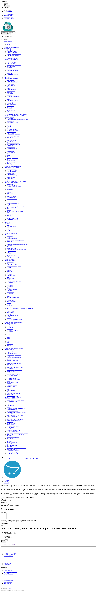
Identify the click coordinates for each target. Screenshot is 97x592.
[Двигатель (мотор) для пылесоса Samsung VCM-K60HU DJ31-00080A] (12, 477)
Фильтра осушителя (12, 449)
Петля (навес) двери (12, 375)
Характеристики (8, 481)
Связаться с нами (8, 562)
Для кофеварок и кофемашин (14, 50)
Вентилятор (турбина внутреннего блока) (17, 119)
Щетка (8, 231)
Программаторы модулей (13, 430)
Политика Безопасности (10, 554)
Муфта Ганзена (11, 424)
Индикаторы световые (12, 411)
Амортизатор (10, 262)
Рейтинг (3, 522)
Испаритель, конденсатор (13, 134)
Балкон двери (10, 350)
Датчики (9, 125)
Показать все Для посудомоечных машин (14, 221)
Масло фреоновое (11, 423)
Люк (8, 277)
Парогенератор (10, 282)
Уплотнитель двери (12, 112)
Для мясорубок (10, 178)
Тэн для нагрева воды (12, 70)
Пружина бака (10, 294)
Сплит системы (11, 45)
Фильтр (9, 163)
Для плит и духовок (12, 52)
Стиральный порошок (12, 58)
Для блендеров (10, 173)
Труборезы (9, 446)
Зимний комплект (11, 132)
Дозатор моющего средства (14, 186)
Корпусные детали (11, 140)
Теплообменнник (11, 66)
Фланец (9, 314)
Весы (8, 404)
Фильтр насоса (10, 216)
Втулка (8, 326)
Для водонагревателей (9, 60)
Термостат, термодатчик (13, 387)
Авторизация (10, 14)
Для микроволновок (12, 51)
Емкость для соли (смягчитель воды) (16, 188)
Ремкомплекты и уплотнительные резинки (18, 434)
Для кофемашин (11, 174)
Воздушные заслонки (12, 122)
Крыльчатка (10, 331)
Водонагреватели (11, 43)
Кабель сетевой (11, 63)
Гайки (8, 407)
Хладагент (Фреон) (12, 452)
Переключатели (11, 147)
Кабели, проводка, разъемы (14, 136)
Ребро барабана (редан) (13, 297)
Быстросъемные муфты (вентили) (15, 400)
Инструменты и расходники (11, 398)
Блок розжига (10, 80)
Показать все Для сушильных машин (13, 348)
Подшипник (10, 286)
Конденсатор (10, 138)
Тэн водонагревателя (12, 69)
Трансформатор (11, 110)
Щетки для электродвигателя (14, 319)
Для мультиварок (11, 177)
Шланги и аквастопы (12, 218)
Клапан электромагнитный (14, 363)
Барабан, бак (10, 324)
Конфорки (9, 92)
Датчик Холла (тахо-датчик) (14, 266)
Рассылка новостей (9, 584)
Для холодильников (12, 56)
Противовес (10, 293)
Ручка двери (10, 103)
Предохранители (11, 152)
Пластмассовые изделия (13, 203)
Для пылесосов (7, 222)
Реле (8, 156)
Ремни (8, 338)
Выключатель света (12, 353)
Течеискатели (10, 439)
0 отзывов (3, 544)
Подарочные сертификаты (10, 572)
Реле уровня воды (11, 207)
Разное (8, 99)
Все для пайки (10, 405)
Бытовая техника (8, 41)
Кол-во (2, 540)
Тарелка (9, 253)
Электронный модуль (12, 74)
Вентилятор (10, 236)
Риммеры (9, 435)
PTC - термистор (11, 118)
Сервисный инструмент (13, 437)
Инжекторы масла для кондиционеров (17, 412)
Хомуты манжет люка (12, 315)
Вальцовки (9, 402)
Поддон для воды (11, 378)
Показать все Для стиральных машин (13, 322)
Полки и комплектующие (13, 379)
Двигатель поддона (12, 238)
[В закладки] (1, 525)
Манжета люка (10, 278)
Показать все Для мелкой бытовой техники (15, 181)
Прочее (8, 204)
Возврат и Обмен (8, 556)
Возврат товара (8, 563)
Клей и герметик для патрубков (15, 415)
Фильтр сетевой (11, 312)
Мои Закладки (7, 583)
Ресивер (9, 383)
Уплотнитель (10, 73)
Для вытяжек (7, 77)
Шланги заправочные (12, 453)
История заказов (8, 582)
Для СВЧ (6, 234)
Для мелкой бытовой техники (11, 167)
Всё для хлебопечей (12, 170)
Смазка (8, 304)
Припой (9, 428)
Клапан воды (10, 190)
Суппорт (9, 307)
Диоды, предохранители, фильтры (15, 240)
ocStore (9, 588)
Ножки (8, 279)
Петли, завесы (10, 97)
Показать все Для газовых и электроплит (14, 115)
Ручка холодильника (12, 385)
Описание (6, 480)
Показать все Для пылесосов (11, 233)
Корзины (9, 195)
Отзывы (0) (6, 483)
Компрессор (10, 137)
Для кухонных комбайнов (13, 175)
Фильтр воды (10, 394)
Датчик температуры (12, 185)
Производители (8, 570)
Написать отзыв (11, 544)
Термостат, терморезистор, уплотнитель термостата (20, 308)
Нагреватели (10, 145)
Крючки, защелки (11, 242)
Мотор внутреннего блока (13, 144)
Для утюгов (10, 179)
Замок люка (10, 268)
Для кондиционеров (9, 117)
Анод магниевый (11, 62)
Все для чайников (11, 171)
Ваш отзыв (3, 519)
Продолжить (4, 523)
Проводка (9, 290)
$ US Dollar (6, 5)
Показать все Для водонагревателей (13, 76)
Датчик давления (11, 123)
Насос (8, 200)
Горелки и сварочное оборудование (16, 408)
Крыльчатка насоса (12, 197)
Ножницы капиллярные (13, 426)
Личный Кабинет (8, 580)
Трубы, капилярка (11, 162)
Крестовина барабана (12, 330)
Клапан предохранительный (14, 65)
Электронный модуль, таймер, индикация (17, 114)
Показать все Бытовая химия (11, 59)
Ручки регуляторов (11, 104)
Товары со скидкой (8, 574)
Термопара (9, 107)
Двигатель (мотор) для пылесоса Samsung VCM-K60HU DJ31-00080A (22, 458)
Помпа (8, 288)
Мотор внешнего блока (13, 143)
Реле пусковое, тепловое (13, 382)
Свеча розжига (10, 106)
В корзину (3, 541)
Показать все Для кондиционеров (12, 166)
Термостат (9, 67)
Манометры (10, 422)
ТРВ (8, 389)
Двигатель (9, 126)
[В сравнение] (2, 525)
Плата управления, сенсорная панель (16, 249)
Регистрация (10, 12)
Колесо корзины (11, 193)
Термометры (10, 438)
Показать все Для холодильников (12, 397)
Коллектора (10, 418)
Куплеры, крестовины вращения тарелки (17, 244)
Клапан (9, 88)
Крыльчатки (10, 141)
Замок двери (10, 189)
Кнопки (9, 192)
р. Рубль (6, 7)
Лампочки (9, 95)
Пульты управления (12, 153)
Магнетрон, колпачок (12, 247)
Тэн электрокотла (11, 71)
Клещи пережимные (12, 416)
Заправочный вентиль (12, 130)
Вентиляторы (10, 121)
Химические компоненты (13, 450)
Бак (7, 263)
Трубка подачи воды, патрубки (15, 211)
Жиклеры (9, 86)
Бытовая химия (8, 48)
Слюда (8, 252)
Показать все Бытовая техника (11, 47)
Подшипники (10, 151)
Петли (8, 334)
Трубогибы (9, 443)
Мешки (8, 223)
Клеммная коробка (11, 89)
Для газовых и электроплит (11, 78)
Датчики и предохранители (14, 355)
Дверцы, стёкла (11, 85)
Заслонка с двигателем (12, 360)
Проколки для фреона (12, 431)
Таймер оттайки (11, 386)
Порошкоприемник (12, 289)
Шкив (8, 316)
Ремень (8, 298)
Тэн (8, 111)
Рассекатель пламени (12, 100)
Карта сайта (7, 564)
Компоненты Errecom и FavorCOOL (16, 419)
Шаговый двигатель (12, 164)
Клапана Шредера (11, 413)
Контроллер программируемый (15, 367)
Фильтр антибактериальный (14, 393)
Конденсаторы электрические (14, 420)
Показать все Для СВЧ (9, 259)
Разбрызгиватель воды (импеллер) (15, 205)
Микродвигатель (11, 371)
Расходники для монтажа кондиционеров (17, 433)
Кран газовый (10, 93)
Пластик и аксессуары (12, 376)
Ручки (8, 208)
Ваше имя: (3, 512)
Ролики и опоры (11, 340)
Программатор (10, 292)
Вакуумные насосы (12, 401)
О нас (5, 551)
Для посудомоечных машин (14, 54)
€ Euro (5, 4)
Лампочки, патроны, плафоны (14, 370)
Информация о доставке (10, 553)
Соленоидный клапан (12, 158)
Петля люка (10, 285)
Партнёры (6, 573)
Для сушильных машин (10, 323)
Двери (8, 237)
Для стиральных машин (13, 55)
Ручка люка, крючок (12, 300)
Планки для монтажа (12, 148)
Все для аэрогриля (11, 169)
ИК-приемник (10, 133)
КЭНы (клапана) (11, 275)
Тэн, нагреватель (11, 390)
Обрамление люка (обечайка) (14, 281)
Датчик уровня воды (12, 264)
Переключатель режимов (13, 96)
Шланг (8, 230)
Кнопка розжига (11, 91)
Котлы (8, 44)
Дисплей (9, 128)
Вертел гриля (10, 84)
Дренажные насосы (12, 129)
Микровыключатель (12, 199)
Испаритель (10, 361)
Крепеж (9, 273)
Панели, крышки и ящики (13, 374)
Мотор (8, 225)
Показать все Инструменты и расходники (14, 454)
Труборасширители (12, 445)
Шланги (9, 318)
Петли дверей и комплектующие (15, 201)
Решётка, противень (12, 102)
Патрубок (9, 283)
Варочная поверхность (12, 81)
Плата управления (11, 149)
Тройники (9, 441)
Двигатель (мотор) (11, 327)
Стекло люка (10, 305)
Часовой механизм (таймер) (14, 257)
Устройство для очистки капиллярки (16, 448)
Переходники (10, 427)
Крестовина (10, 274)
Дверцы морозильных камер (14, 357)
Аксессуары (10, 184)
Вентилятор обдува (12, 82)
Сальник (9, 210)
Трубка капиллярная (12, 442)
